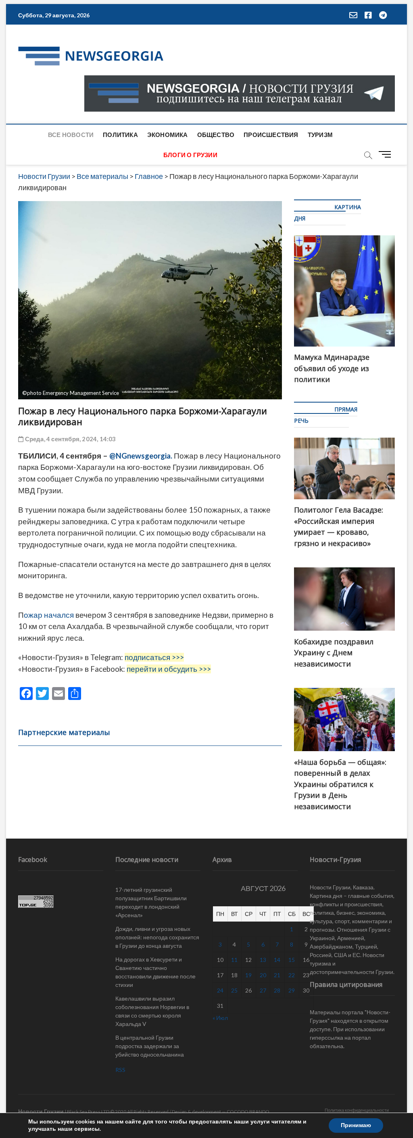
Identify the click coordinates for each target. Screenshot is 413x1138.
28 (277, 990)
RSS (120, 1069)
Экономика (167, 134)
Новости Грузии (41, 1111)
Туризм (320, 134)
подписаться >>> (154, 657)
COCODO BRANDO (248, 1112)
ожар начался (49, 615)
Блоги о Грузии (190, 154)
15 (291, 959)
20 (263, 975)
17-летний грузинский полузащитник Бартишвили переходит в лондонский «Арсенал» (151, 902)
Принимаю (356, 1125)
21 (277, 975)
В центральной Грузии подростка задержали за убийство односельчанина (149, 1046)
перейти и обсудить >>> (169, 669)
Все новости (71, 134)
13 (263, 959)
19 (248, 975)
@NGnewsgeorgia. (140, 455)
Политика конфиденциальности (357, 1110)
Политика (120, 134)
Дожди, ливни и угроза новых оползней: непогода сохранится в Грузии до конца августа (157, 937)
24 (220, 990)
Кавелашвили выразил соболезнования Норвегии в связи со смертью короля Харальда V (152, 1011)
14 (277, 959)
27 (263, 990)
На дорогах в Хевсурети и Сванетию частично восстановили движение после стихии (155, 972)
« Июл (220, 1017)
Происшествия (271, 134)
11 (234, 959)
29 (291, 990)
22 (291, 975)
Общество (216, 134)
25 (234, 990)
